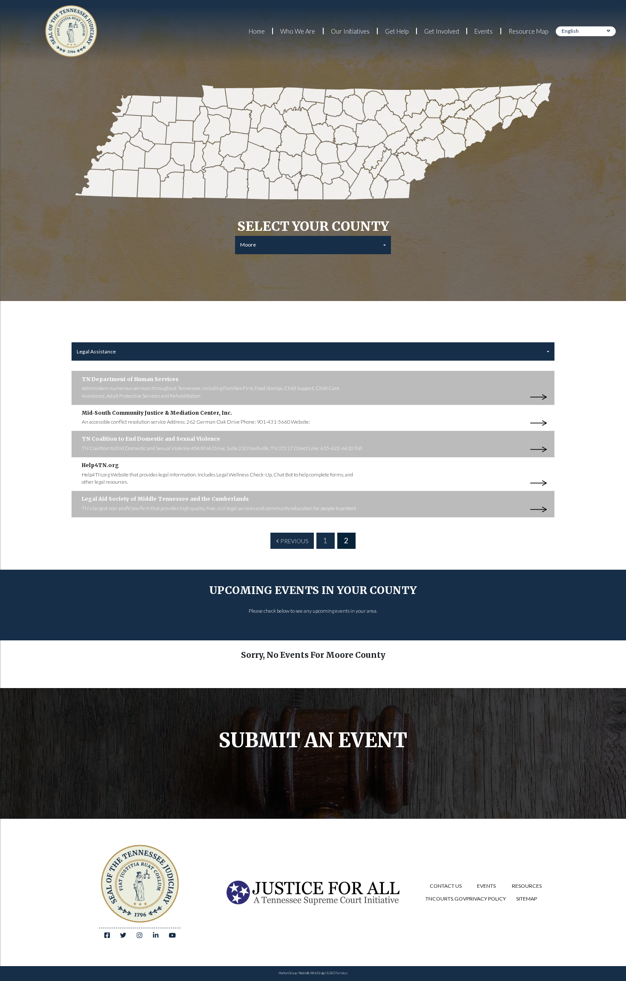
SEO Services (338, 973)
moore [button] (248, 244)
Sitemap (526, 898)
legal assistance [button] (96, 351)
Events (483, 31)
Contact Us (446, 886)
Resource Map (528, 31)
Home (257, 31)
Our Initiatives (350, 31)
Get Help (396, 31)
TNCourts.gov (445, 898)
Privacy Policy (486, 898)
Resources (527, 886)
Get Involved (441, 31)
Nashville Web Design (312, 973)
